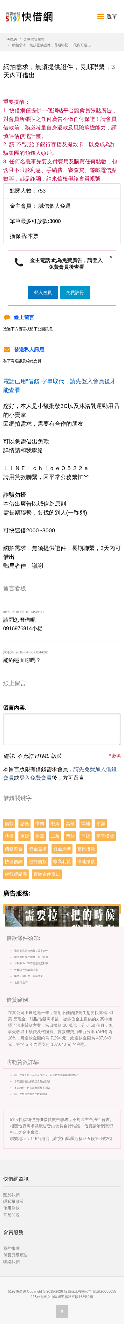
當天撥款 (105, 836)
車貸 (24, 836)
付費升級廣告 (15, 1255)
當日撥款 (86, 848)
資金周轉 (62, 848)
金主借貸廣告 (34, 39)
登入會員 (43, 292)
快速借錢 (14, 861)
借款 (9, 823)
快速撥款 (86, 861)
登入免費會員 (35, 778)
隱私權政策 (13, 1201)
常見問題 (11, 1214)
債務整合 (14, 848)
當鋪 (85, 823)
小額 (100, 823)
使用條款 (11, 1208)
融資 (55, 823)
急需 (39, 836)
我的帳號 (11, 1248)
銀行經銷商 (16, 874)
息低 (24, 823)
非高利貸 (62, 861)
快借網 (11, 39)
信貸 (85, 836)
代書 (9, 836)
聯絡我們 (11, 1261)
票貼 (70, 836)
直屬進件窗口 (46, 874)
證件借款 (38, 861)
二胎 (55, 836)
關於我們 (11, 1194)
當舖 (70, 823)
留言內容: (15, 708)
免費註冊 (75, 292)
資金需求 (38, 848)
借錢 (39, 823)
